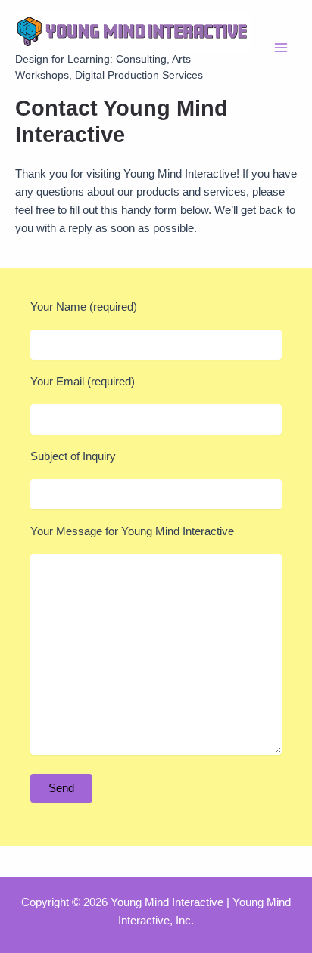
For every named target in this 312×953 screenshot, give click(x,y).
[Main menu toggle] (281, 47)
